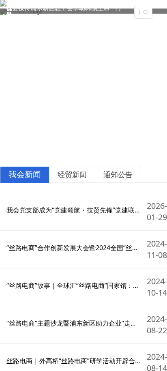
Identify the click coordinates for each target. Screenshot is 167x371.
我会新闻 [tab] (25, 174)
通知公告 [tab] (118, 174)
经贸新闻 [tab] (72, 174)
